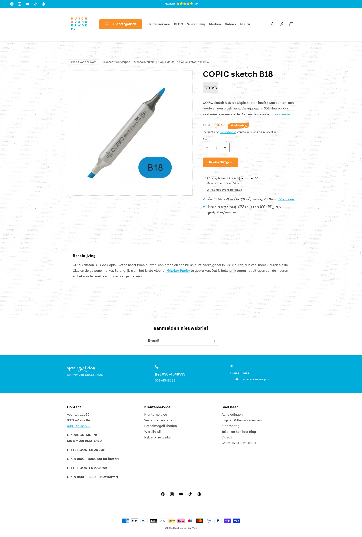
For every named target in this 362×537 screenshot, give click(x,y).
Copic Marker (166, 62)
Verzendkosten (228, 132)
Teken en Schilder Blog (239, 432)
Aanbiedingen (232, 415)
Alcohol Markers (144, 62)
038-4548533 (173, 374)
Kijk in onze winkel (158, 438)
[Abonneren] (213, 341)
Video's (227, 438)
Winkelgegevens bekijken (224, 190)
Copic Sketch (187, 62)
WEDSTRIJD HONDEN (239, 443)
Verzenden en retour (159, 420)
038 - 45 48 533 (78, 426)
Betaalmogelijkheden (160, 426)
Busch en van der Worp (185, 528)
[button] (117, 24)
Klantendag (231, 426)
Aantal (207, 139)
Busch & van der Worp (83, 62)
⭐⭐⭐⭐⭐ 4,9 (187, 3)
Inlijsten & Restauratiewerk (242, 420)
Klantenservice (155, 415)
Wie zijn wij (152, 432)
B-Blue (204, 62)
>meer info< (286, 199)
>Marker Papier (178, 271)
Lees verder (281, 114)
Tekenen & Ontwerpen (116, 62)
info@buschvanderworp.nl (250, 379)
